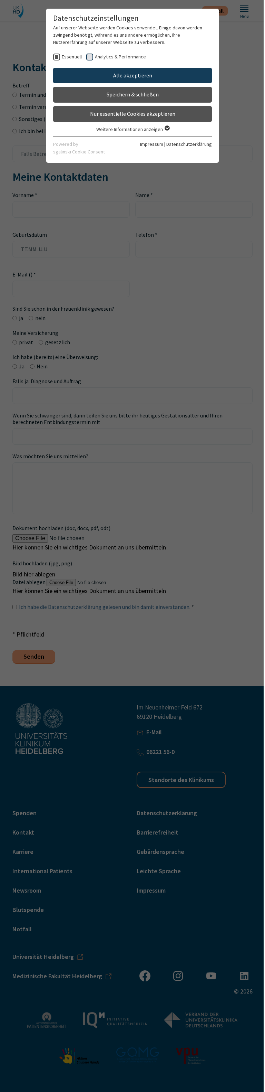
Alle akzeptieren (132, 75)
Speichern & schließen (133, 94)
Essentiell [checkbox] (72, 57)
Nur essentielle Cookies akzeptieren (132, 113)
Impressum (151, 144)
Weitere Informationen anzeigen (130, 129)
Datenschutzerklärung (189, 144)
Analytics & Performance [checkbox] (120, 57)
